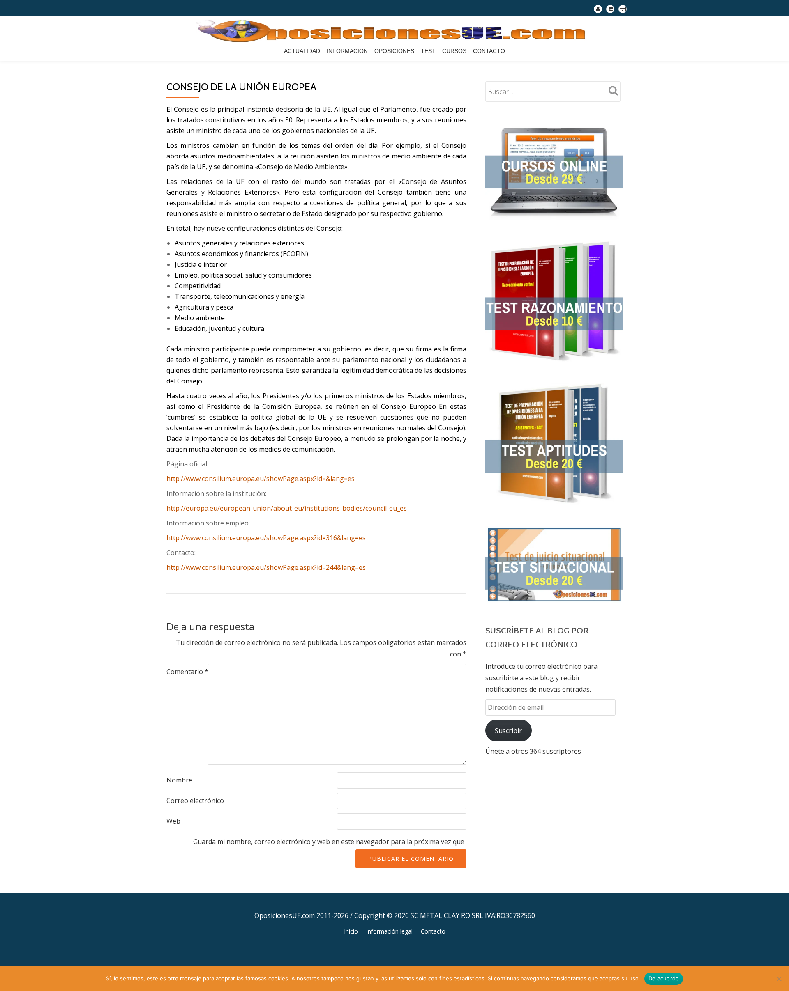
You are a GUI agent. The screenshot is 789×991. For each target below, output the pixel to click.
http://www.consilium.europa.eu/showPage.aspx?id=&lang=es (260, 478)
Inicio (351, 931)
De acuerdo (663, 978)
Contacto (489, 51)
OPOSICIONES (394, 51)
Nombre (179, 780)
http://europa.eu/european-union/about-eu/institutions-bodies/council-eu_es (286, 508)
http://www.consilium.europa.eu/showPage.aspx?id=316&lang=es (266, 537)
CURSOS (454, 51)
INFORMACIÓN (347, 51)
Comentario (187, 671)
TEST (428, 51)
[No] (779, 979)
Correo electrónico (195, 800)
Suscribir (508, 730)
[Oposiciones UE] (394, 30)
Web (173, 821)
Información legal (389, 931)
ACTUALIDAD (302, 51)
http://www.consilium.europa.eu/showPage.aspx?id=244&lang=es (266, 567)
